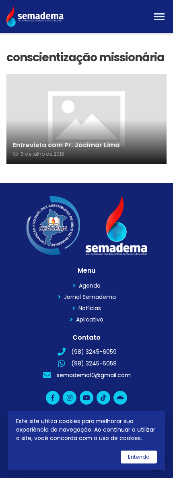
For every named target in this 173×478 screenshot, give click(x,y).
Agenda (90, 286)
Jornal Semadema (90, 297)
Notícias (89, 308)
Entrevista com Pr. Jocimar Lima (66, 145)
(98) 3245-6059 (94, 352)
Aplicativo (89, 319)
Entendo (139, 457)
